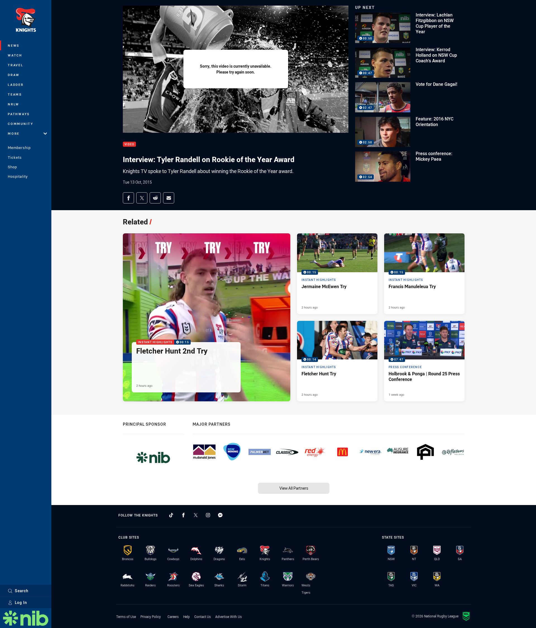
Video (129, 144)
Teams (15, 94)
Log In (21, 602)
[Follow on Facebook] (183, 515)
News (14, 45)
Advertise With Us (228, 616)
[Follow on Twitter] (195, 515)
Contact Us (202, 616)
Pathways (19, 114)
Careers (173, 616)
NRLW (13, 104)
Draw (14, 75)
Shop (12, 166)
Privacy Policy (150, 616)
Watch (15, 55)
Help (186, 616)
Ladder (16, 84)
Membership (19, 147)
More (14, 133)
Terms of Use (126, 616)
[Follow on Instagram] (208, 515)
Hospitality (18, 176)
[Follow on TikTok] (171, 515)
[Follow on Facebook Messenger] (220, 515)
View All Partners (293, 488)
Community (21, 124)
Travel (15, 65)
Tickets (15, 157)
